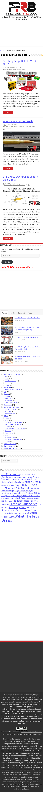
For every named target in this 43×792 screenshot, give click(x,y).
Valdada (4, 517)
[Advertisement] (21, 35)
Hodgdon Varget (20, 491)
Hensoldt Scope (7, 491)
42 (29, 185)
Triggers (7, 441)
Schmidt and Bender (12, 510)
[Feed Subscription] (42, 55)
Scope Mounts (9, 433)
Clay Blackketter (34, 488)
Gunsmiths (8, 431)
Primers (7, 385)
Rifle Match (30, 507)
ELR (11, 185)
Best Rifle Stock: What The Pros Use (27, 337)
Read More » (7, 113)
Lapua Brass (13, 496)
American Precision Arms (21, 479)
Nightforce (18, 500)
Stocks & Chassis (10, 437)
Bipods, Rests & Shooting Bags (14, 422)
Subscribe (7, 262)
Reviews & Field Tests (12, 407)
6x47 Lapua (26, 477)
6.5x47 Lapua (25, 475)
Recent (4, 313)
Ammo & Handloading (11, 126)
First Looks (8, 411)
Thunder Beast (21, 513)
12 (24, 69)
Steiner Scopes (30, 510)
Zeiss (10, 521)
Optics (6, 394)
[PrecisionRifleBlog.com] (21, 8)
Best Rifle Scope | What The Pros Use (27, 318)
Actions (7, 418)
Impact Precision (26, 493)
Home (2, 50)
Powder (7, 383)
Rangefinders (9, 398)
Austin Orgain (33, 481)
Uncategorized (9, 446)
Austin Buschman (16, 482)
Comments (21, 313)
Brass (6, 376)
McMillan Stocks (6, 501)
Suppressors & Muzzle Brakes (13, 439)
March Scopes (21, 498)
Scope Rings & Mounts (11, 402)
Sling (6, 435)
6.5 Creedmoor (10, 474)
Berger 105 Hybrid (7, 485)
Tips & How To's (10, 444)
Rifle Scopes (8, 400)
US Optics (32, 513)
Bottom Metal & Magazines (13, 424)
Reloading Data (17, 507)
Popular (12, 313)
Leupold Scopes (25, 495)
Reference (8, 405)
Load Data (37, 496)
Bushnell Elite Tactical (17, 488)
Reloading (4, 507)
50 (5, 129)
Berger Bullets (22, 485)
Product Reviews (10, 413)
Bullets (6, 69)
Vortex (12, 516)
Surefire (3, 513)
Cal (5, 67)
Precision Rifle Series (23, 504)
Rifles (6, 416)
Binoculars (8, 396)
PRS (39, 504)
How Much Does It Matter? (12, 389)
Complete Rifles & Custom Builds (15, 428)
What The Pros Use (15, 69)
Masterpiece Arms (33, 498)
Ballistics (7, 185)
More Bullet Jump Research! (18, 121)
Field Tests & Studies (25, 126)
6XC (31, 477)
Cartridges (8, 426)
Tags (30, 313)
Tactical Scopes (11, 513)
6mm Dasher (17, 477)
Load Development (10, 381)
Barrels (7, 420)
